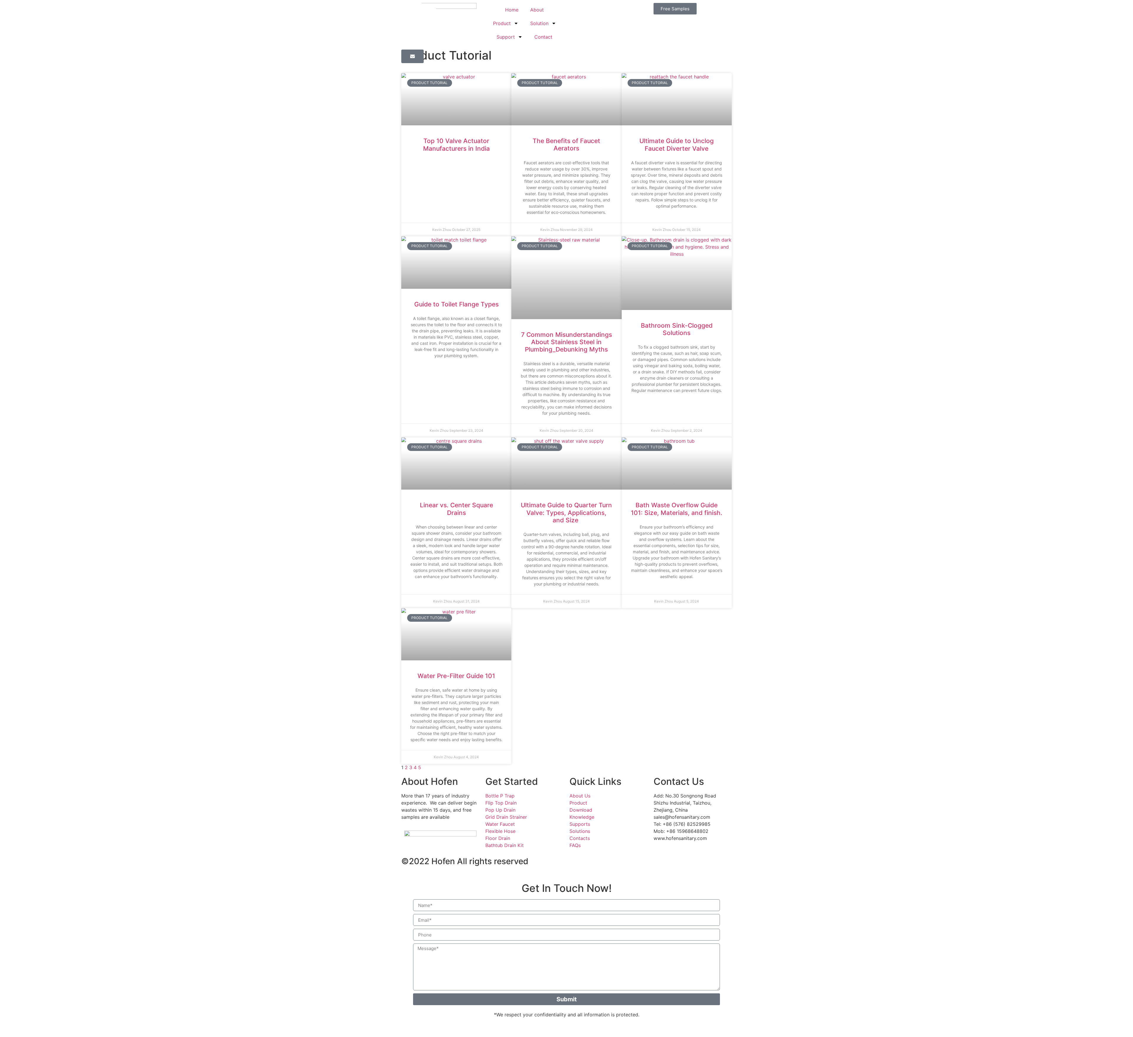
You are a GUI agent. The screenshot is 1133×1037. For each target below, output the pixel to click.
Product (502, 23)
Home (511, 10)
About (537, 10)
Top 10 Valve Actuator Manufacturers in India (456, 144)
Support (506, 37)
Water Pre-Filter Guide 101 (456, 676)
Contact (543, 37)
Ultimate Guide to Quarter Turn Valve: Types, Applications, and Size (566, 512)
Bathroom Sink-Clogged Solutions (677, 329)
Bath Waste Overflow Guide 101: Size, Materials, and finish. (676, 508)
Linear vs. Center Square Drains (456, 508)
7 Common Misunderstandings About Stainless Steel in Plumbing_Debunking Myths (566, 342)
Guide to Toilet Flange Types (456, 304)
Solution (539, 23)
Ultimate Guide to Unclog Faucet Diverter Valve (676, 144)
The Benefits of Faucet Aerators (566, 144)
